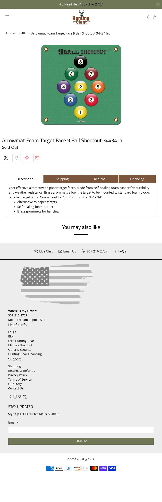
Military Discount (20, 345)
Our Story (15, 384)
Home (10, 33)
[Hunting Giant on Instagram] (15, 397)
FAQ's (12, 332)
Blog (11, 336)
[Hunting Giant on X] (25, 397)
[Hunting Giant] (81, 17)
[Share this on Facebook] (16, 158)
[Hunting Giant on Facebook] (10, 397)
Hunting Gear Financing (25, 354)
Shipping (14, 366)
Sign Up (81, 441)
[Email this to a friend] (37, 158)
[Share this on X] (6, 158)
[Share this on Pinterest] (27, 158)
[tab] (25, 179)
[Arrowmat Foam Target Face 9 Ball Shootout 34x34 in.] (81, 85)
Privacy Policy (17, 375)
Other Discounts (19, 350)
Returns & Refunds (21, 371)
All (23, 33)
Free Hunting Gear (21, 341)
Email (13, 422)
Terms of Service (20, 379)
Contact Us (15, 388)
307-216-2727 (92, 4)
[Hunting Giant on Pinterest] (20, 397)
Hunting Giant (85, 459)
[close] (158, 4)
